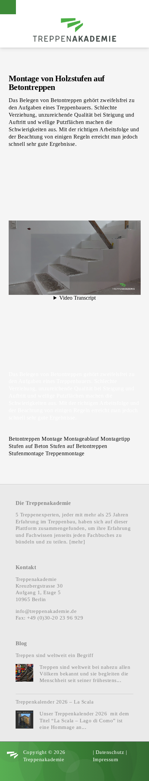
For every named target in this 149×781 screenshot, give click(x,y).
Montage (52, 439)
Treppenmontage (65, 453)
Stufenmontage (26, 453)
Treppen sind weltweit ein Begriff (55, 655)
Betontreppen (24, 439)
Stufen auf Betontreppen (78, 446)
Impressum (106, 759)
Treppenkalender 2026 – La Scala (55, 702)
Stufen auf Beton (29, 446)
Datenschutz (110, 752)
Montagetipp (115, 439)
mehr (77, 542)
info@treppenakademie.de (46, 611)
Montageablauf (81, 439)
